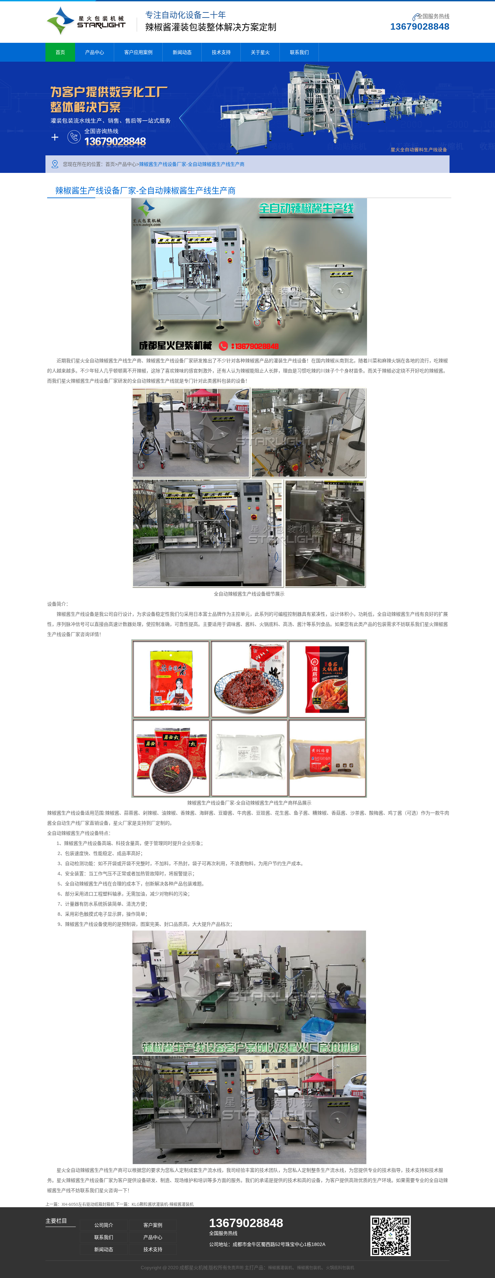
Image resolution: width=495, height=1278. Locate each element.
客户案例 (152, 1225)
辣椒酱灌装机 (280, 1268)
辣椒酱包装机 (309, 1268)
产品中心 (94, 52)
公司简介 (103, 1225)
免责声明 (235, 1268)
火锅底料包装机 (340, 1268)
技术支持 (221, 52)
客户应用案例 (138, 52)
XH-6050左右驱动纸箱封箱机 (88, 1204)
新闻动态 (182, 52)
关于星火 (260, 52)
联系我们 (299, 52)
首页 (60, 52)
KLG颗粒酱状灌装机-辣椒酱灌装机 (163, 1204)
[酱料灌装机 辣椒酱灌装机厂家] (247, 117)
